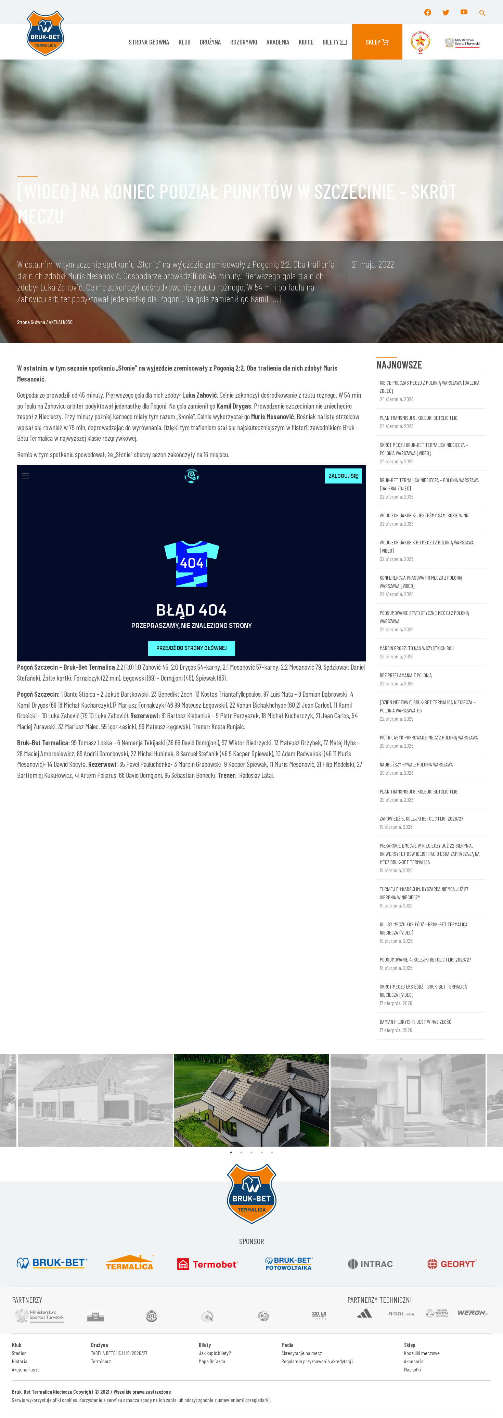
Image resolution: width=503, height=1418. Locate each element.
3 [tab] (251, 1152)
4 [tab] (261, 1152)
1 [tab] (231, 1152)
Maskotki (412, 1369)
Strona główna (149, 42)
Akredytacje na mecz (302, 1353)
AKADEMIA (278, 42)
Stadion (19, 1353)
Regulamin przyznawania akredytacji (317, 1361)
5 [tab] (272, 1152)
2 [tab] (241, 1152)
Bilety (331, 42)
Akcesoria (414, 1361)
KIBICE (306, 42)
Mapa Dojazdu (212, 1361)
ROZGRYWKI (243, 42)
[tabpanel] (251, 1100)
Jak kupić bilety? (215, 1353)
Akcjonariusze (26, 1369)
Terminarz (101, 1361)
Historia (19, 1361)
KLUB (185, 42)
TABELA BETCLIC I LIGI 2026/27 (119, 1353)
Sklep (374, 42)
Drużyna (210, 42)
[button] (482, 12)
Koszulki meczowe (422, 1353)
